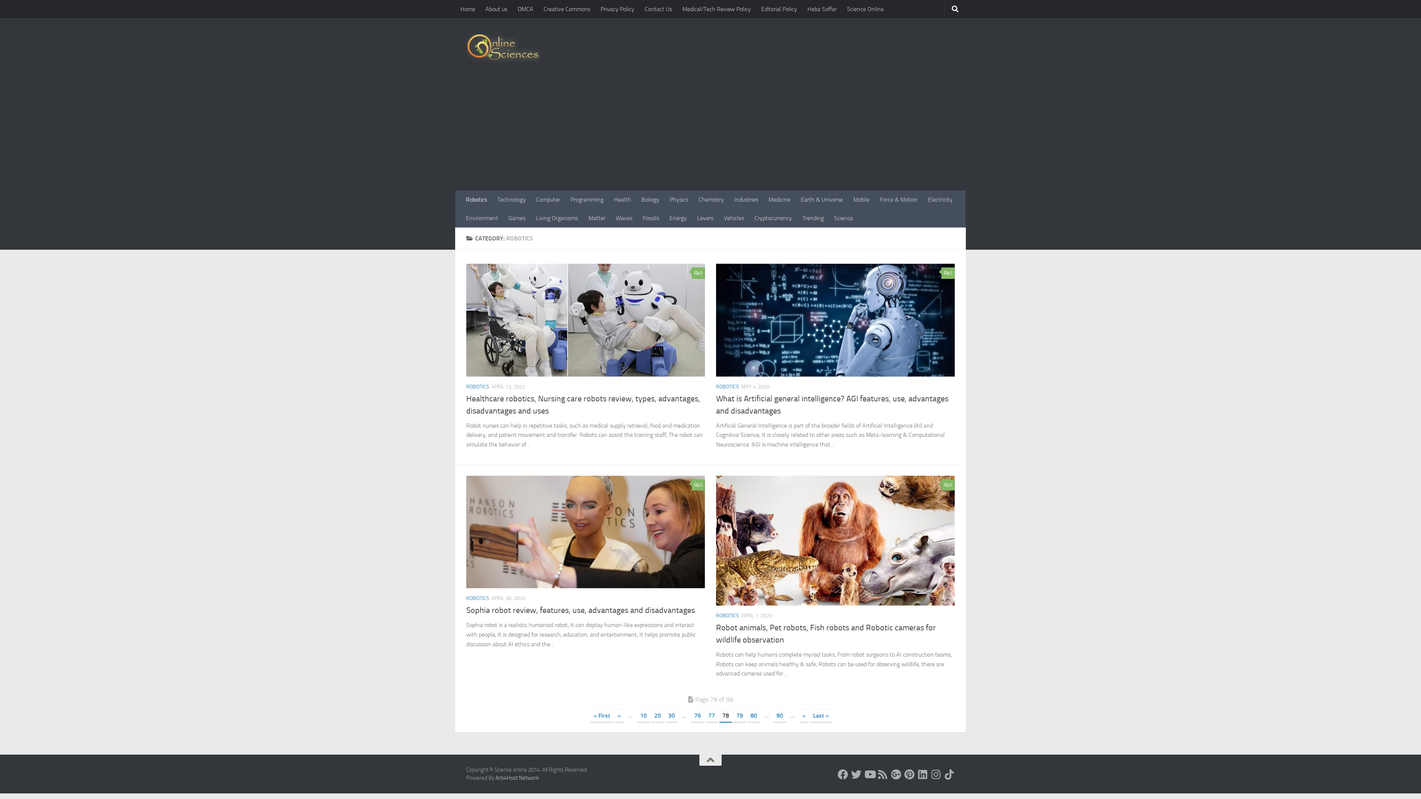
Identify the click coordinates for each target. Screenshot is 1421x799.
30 (671, 715)
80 (753, 715)
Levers (705, 218)
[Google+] (896, 774)
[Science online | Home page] (505, 49)
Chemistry (711, 199)
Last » (821, 715)
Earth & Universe (822, 199)
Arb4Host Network (517, 778)
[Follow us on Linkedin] (923, 774)
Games (516, 218)
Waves (624, 218)
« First (602, 715)
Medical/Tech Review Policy (716, 9)
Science (843, 218)
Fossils (651, 218)
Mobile (861, 199)
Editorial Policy (779, 9)
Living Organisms (557, 218)
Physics (679, 199)
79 (739, 715)
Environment (482, 218)
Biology (650, 199)
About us (496, 9)
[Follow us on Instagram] (936, 774)
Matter (596, 218)
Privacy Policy (617, 9)
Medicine (779, 199)
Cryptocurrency (773, 218)
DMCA (525, 9)
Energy (678, 218)
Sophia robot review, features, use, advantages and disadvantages (580, 610)
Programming (587, 199)
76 (697, 715)
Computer (548, 199)
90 (779, 715)
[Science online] (843, 774)
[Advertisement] (710, 135)
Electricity (940, 199)
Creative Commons (567, 9)
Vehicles (734, 218)
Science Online (865, 9)
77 (711, 715)
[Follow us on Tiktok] (949, 774)
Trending (813, 218)
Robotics (476, 199)
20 (657, 715)
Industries (746, 199)
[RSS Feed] (883, 774)
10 (643, 715)
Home (467, 9)
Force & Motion (899, 199)
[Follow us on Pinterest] (909, 774)
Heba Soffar (822, 9)
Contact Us (658, 9)
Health (622, 199)
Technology (511, 199)
